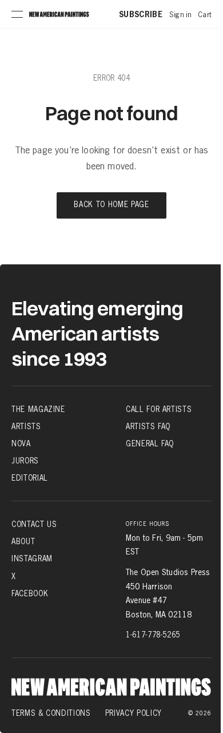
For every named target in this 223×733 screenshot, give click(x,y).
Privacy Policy (133, 713)
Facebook (29, 593)
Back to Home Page (111, 205)
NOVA (21, 443)
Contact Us (34, 524)
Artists (26, 426)
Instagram (32, 558)
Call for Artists (159, 409)
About (23, 541)
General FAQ (150, 443)
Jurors (25, 460)
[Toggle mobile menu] (17, 14)
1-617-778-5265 (153, 634)
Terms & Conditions (51, 713)
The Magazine (38, 409)
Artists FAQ (148, 426)
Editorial (29, 478)
